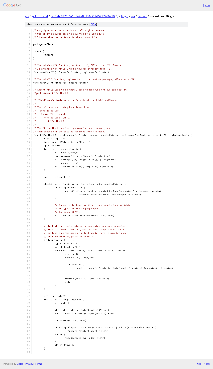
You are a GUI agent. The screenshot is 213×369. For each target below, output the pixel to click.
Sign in (206, 5)
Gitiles (20, 363)
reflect (142, 16)
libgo (124, 16)
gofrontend (39, 16)
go (27, 16)
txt (199, 363)
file (93, 24)
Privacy (29, 363)
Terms (38, 363)
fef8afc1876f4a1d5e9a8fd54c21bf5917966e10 (83, 16)
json (207, 363)
